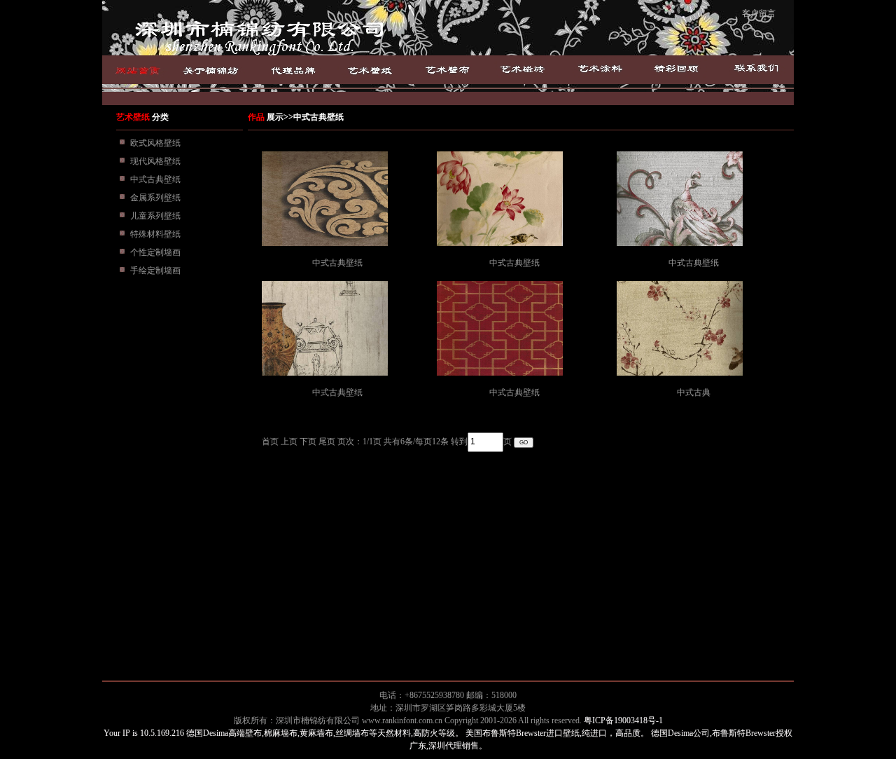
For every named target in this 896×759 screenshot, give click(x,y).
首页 (141, 69)
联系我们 (754, 69)
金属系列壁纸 (155, 198)
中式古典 (693, 392)
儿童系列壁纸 (155, 216)
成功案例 (676, 69)
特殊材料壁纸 (155, 234)
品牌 (302, 69)
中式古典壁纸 (155, 179)
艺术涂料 (600, 69)
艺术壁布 (447, 69)
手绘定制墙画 (155, 270)
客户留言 (759, 13)
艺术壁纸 (372, 69)
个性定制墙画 (155, 252)
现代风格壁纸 (155, 161)
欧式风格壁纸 (155, 143)
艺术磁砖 (523, 69)
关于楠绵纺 (225, 69)
